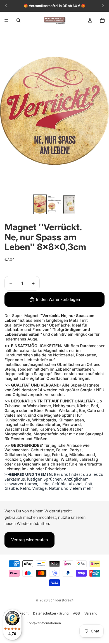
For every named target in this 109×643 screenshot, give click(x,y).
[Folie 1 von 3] (40, 204)
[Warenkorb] (102, 20)
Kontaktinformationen (44, 623)
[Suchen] (18, 20)
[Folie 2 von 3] (54, 204)
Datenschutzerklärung (50, 613)
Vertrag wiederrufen (29, 539)
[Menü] (6, 20)
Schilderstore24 (61, 600)
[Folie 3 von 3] (69, 204)
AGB (76, 613)
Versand (90, 613)
